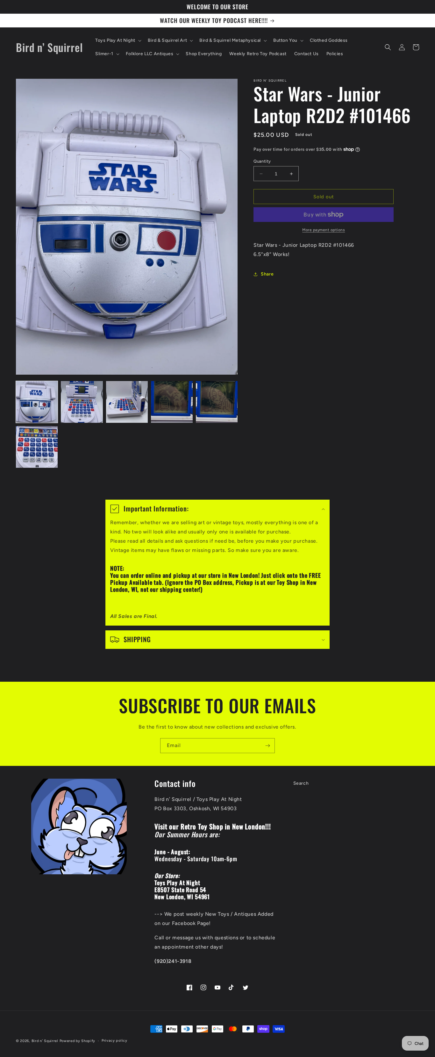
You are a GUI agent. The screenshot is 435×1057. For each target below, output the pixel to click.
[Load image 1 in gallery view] (37, 402)
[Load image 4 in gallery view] (172, 402)
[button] (117, 40)
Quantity (262, 161)
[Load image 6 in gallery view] (37, 447)
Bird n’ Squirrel (46, 1041)
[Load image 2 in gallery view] (82, 402)
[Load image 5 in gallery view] (217, 402)
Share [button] (267, 274)
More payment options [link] (323, 230)
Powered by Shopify (78, 1041)
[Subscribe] (267, 745)
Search (301, 783)
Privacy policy (114, 1041)
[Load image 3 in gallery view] (127, 402)
